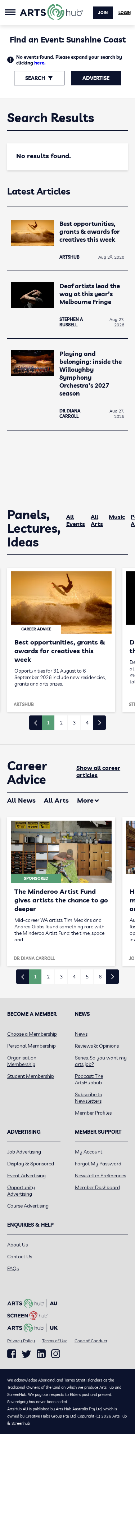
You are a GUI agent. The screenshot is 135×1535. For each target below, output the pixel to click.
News (81, 1034)
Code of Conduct (91, 1340)
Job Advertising (24, 1151)
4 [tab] (87, 722)
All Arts (97, 520)
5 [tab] (87, 976)
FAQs (13, 1268)
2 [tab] (61, 722)
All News (21, 800)
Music (117, 516)
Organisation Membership (21, 1060)
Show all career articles (98, 771)
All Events (75, 520)
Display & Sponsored (30, 1163)
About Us (17, 1244)
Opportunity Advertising (21, 1190)
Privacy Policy (21, 1340)
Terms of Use (54, 1340)
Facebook (11, 1353)
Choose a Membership (32, 1034)
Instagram (55, 1353)
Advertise (95, 78)
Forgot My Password (98, 1163)
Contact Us (19, 1256)
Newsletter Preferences (100, 1175)
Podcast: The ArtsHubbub (89, 1079)
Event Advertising (26, 1175)
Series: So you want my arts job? (101, 1060)
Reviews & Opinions (97, 1046)
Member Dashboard (97, 1187)
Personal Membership (31, 1046)
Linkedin (41, 1353)
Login (124, 12)
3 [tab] (74, 722)
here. (40, 63)
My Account (88, 1151)
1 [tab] (48, 722)
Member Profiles (93, 1113)
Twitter (26, 1354)
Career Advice (27, 772)
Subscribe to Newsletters (88, 1097)
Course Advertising (28, 1205)
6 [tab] (100, 976)
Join (103, 12)
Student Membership (30, 1076)
